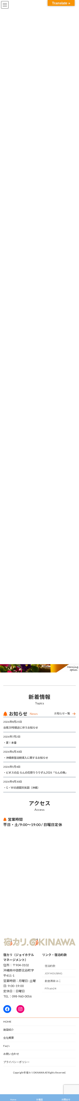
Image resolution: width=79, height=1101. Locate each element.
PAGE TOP (73, 1063)
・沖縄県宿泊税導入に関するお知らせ (25, 757)
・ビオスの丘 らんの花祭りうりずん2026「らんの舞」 (35, 772)
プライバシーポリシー (16, 1062)
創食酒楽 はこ (53, 981)
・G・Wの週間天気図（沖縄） (21, 787)
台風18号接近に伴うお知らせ (22, 727)
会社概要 (8, 1037)
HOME (7, 1021)
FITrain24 (50, 988)
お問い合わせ (11, 1054)
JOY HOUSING (53, 973)
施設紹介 (8, 1029)
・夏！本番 (9, 742)
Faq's (6, 1045)
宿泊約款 (50, 966)
